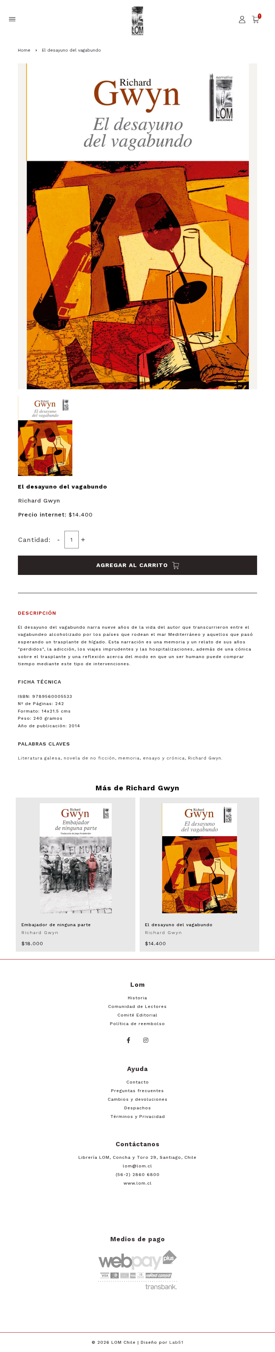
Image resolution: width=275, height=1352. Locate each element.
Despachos (137, 1107)
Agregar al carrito (133, 565)
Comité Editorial (137, 1015)
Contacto (137, 1082)
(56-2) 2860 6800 (138, 1174)
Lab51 (176, 1342)
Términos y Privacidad (137, 1116)
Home (24, 50)
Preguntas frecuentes (137, 1090)
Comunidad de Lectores (137, 1006)
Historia (137, 997)
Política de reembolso (137, 1023)
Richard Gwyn (39, 500)
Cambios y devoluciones (138, 1099)
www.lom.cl (138, 1183)
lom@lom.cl (137, 1165)
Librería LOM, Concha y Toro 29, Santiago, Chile (137, 1157)
